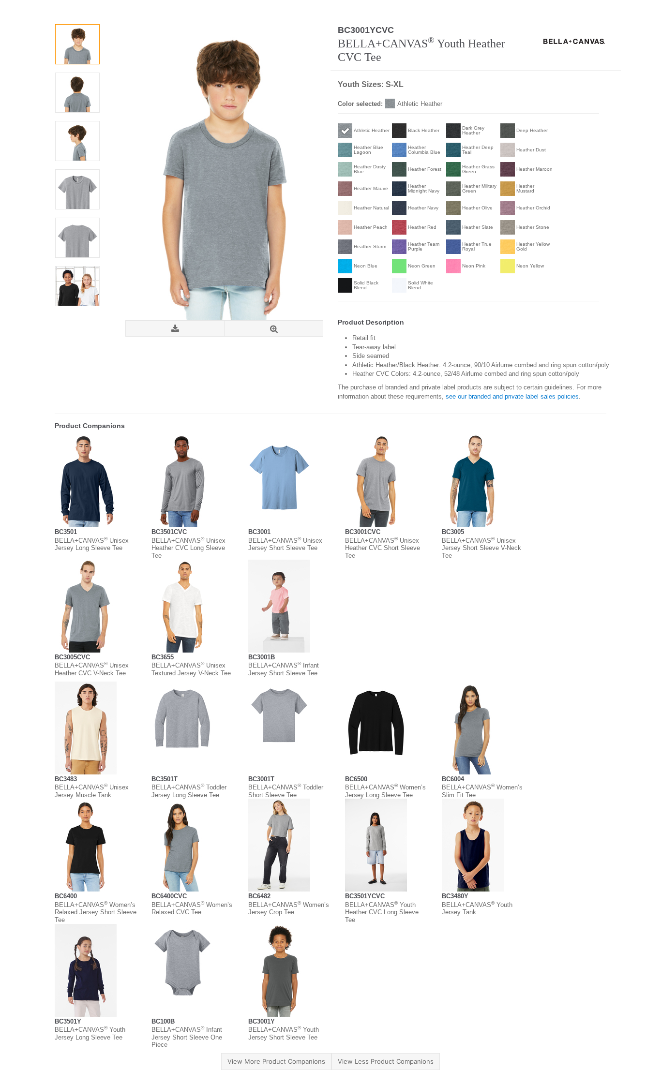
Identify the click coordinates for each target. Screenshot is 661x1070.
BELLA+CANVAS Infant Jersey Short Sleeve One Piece (186, 1037)
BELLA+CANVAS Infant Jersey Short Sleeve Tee (283, 669)
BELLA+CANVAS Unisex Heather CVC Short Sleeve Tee (382, 548)
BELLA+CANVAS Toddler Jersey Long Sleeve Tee (188, 791)
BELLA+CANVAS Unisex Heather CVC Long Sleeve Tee (188, 548)
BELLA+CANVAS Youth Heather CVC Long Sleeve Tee (382, 912)
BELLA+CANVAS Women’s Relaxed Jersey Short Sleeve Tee (95, 912)
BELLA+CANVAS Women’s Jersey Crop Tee (288, 908)
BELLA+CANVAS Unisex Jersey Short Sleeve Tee (285, 544)
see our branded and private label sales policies (512, 396)
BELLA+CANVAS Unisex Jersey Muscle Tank (92, 791)
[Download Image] (175, 328)
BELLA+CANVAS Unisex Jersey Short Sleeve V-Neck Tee (481, 548)
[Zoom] (273, 328)
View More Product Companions (276, 1061)
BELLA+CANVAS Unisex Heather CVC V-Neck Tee (92, 669)
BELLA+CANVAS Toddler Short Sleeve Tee (285, 791)
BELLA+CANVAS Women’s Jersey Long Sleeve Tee (385, 791)
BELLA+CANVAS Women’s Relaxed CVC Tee (191, 908)
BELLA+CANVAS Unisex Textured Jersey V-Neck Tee (191, 669)
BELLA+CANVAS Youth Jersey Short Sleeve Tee (283, 1033)
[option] (77, 44)
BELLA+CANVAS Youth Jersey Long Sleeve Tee (90, 1033)
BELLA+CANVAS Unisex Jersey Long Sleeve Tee (92, 544)
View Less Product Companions (386, 1061)
